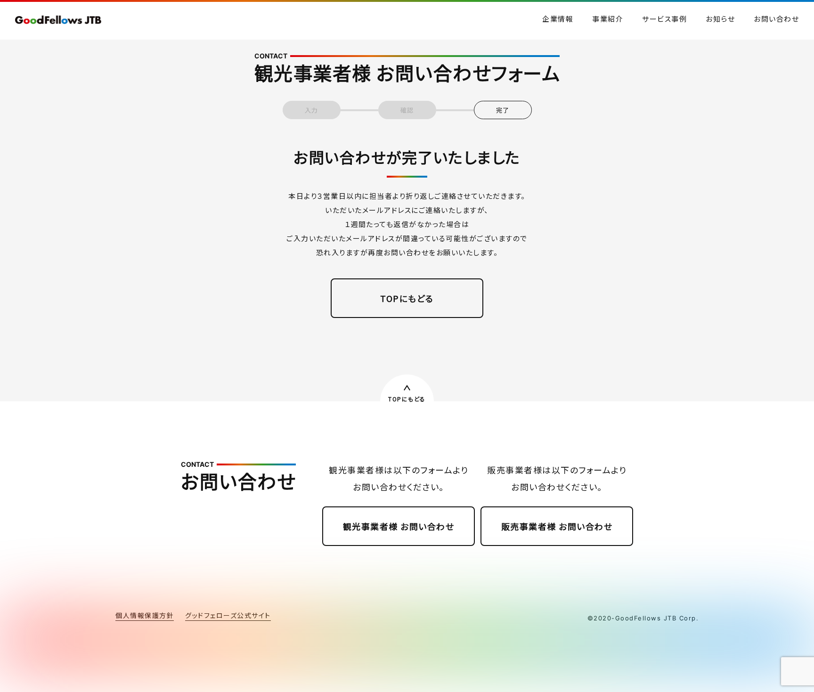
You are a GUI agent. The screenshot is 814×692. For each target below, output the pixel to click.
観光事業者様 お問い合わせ (399, 526)
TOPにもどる (407, 298)
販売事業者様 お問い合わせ (557, 526)
